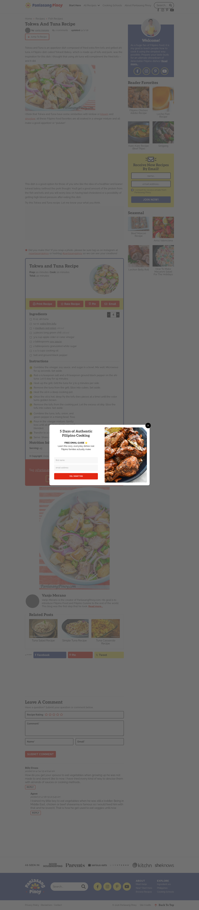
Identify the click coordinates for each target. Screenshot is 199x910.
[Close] (148, 425)
